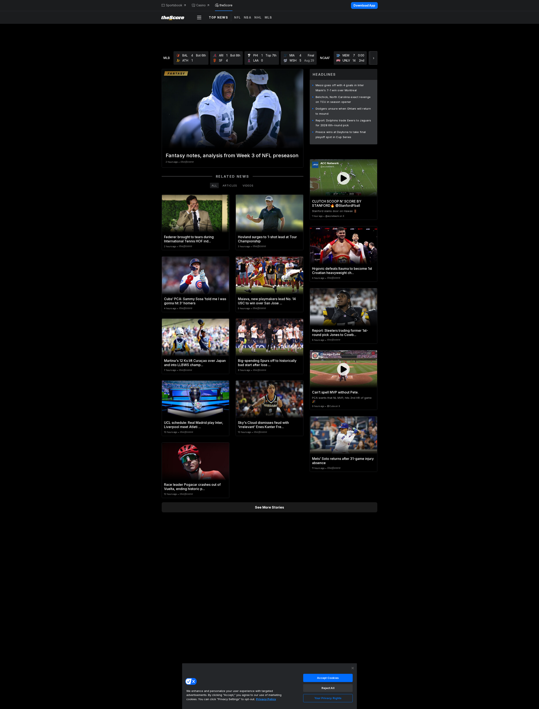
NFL (237, 17)
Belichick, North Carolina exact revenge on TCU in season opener (343, 99)
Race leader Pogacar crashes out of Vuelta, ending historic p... (192, 486)
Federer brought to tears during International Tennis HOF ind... (189, 239)
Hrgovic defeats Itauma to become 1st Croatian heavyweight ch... (342, 270)
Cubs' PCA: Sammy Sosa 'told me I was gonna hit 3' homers (195, 301)
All (214, 185)
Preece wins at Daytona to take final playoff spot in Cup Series (341, 134)
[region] (269, 686)
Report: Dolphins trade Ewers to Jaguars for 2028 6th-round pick (343, 123)
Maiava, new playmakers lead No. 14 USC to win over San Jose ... (267, 301)
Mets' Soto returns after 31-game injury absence (343, 461)
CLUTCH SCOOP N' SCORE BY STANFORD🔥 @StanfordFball (336, 203)
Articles (230, 185)
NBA (248, 17)
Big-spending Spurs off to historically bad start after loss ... (267, 363)
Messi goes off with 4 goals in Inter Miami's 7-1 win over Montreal (340, 87)
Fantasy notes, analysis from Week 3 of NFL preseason (232, 155)
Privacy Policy (266, 699)
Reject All (328, 688)
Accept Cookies (328, 677)
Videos (248, 185)
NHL (258, 17)
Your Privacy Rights (328, 698)
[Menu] (199, 17)
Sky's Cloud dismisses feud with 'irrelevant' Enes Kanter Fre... (263, 424)
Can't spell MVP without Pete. (335, 392)
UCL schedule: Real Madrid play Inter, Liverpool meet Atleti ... (193, 424)
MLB (268, 17)
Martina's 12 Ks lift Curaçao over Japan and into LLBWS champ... (195, 363)
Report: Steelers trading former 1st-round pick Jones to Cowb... (340, 332)
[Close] (352, 668)
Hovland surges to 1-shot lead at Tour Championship (267, 239)
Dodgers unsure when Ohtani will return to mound (343, 111)
